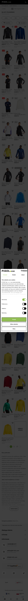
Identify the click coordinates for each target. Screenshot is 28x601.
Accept (14, 319)
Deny (14, 328)
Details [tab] (14, 274)
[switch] (24, 304)
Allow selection (14, 324)
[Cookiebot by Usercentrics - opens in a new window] (21, 271)
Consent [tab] (5, 274)
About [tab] (23, 274)
